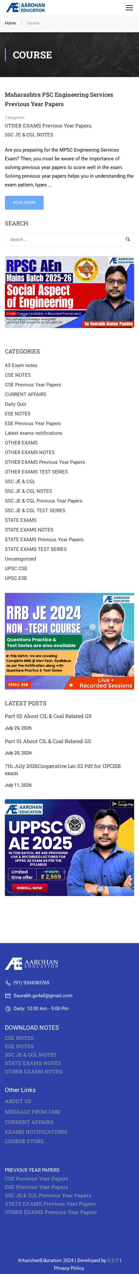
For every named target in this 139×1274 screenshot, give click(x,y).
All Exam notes (21, 365)
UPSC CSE (16, 569)
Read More (28, 200)
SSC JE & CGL (20, 481)
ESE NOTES (17, 414)
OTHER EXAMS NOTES (30, 452)
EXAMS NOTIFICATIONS (36, 1131)
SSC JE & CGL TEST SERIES (35, 510)
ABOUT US (18, 1101)
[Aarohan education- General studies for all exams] (33, 963)
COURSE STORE (25, 1141)
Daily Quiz (15, 404)
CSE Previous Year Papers (33, 385)
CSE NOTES (18, 375)
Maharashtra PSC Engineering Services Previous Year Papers (59, 99)
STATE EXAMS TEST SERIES (36, 549)
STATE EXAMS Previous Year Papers (44, 539)
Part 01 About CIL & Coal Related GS (48, 741)
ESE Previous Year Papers (33, 423)
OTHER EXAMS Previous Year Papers (48, 125)
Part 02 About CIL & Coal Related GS (48, 715)
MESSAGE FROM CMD (32, 1111)
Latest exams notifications (33, 433)
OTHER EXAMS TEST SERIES (36, 472)
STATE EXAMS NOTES (29, 530)
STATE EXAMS (21, 520)
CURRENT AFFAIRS (25, 394)
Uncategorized (20, 559)
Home (10, 23)
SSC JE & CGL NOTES (29, 134)
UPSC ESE (16, 578)
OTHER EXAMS (21, 443)
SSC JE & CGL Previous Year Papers (43, 501)
